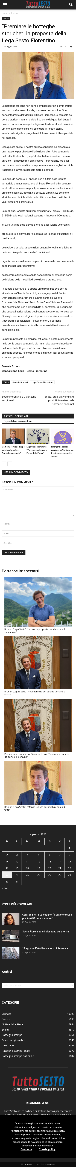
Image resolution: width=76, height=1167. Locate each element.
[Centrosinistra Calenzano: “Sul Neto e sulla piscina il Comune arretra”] (10, 919)
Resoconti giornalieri (13, 1040)
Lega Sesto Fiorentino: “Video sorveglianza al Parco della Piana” (37, 450)
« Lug (5, 888)
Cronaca (6, 1013)
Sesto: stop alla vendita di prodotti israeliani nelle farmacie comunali (59, 400)
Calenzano (8, 1045)
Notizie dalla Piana (12, 1024)
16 (7, 868)
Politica (6, 18)
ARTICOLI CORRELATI (16, 416)
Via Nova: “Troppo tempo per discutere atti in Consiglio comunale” (13, 450)
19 (38, 868)
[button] (71, 4)
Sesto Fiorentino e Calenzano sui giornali (19, 398)
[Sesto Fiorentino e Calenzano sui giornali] (10, 936)
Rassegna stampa (12, 1035)
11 (27, 861)
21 (59, 868)
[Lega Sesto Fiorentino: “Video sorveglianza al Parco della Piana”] (38, 436)
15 (69, 861)
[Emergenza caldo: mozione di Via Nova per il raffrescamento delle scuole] (62, 436)
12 (38, 861)
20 (49, 868)
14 (59, 861)
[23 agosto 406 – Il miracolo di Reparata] (10, 953)
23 (7, 875)
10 (17, 861)
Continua (26, 1149)
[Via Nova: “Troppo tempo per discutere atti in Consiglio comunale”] (13, 436)
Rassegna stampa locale (16, 1050)
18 (27, 868)
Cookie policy (47, 1149)
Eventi (5, 1029)
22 (69, 868)
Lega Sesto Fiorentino (42, 382)
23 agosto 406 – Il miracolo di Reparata (45, 948)
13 (49, 861)
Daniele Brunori (20, 382)
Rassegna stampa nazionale (18, 1056)
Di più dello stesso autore (18, 421)
